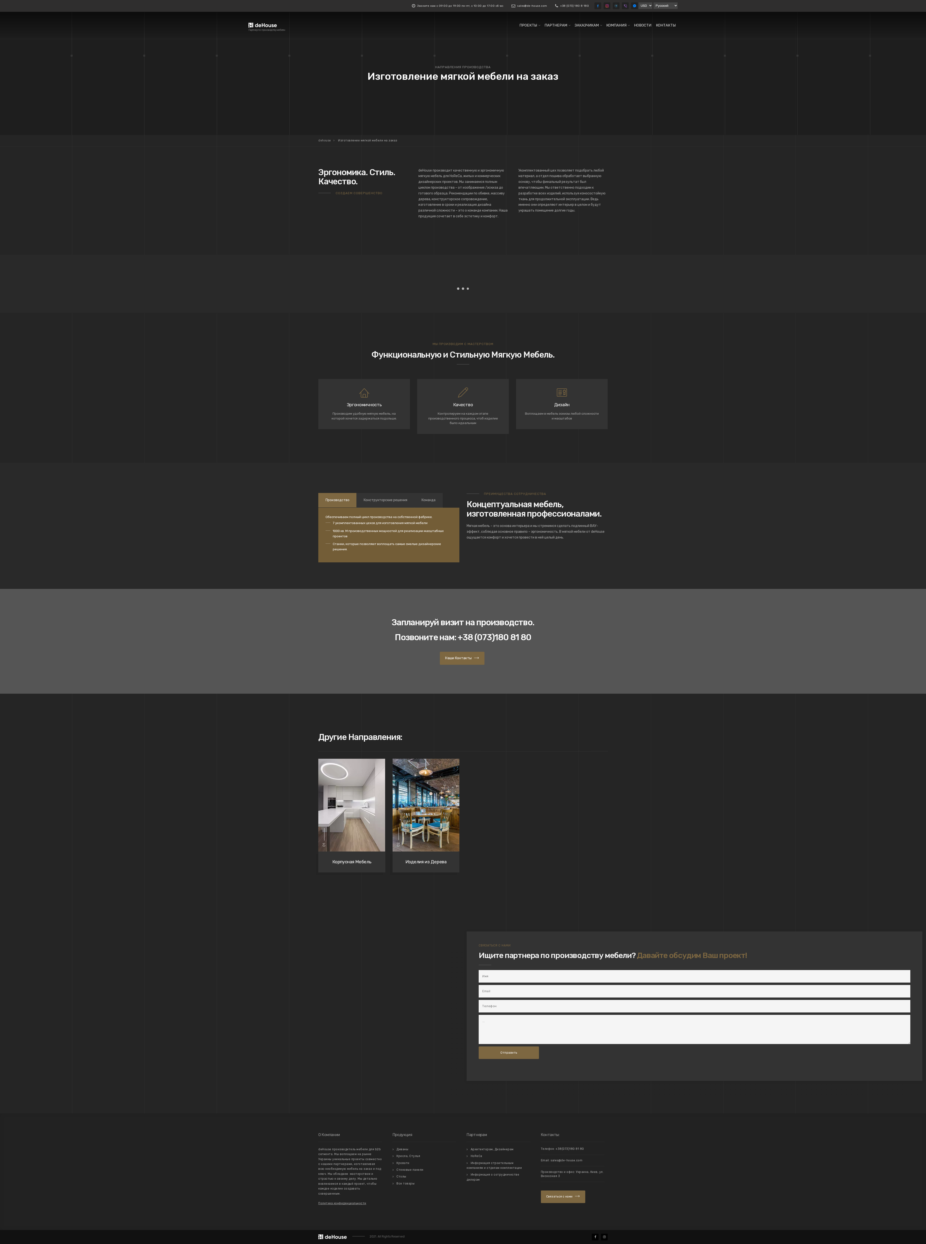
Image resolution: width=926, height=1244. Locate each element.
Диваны (402, 1149)
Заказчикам (587, 25)
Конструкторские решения (385, 500)
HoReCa (476, 1156)
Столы (401, 1176)
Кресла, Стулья (408, 1156)
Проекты (528, 25)
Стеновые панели (409, 1169)
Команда (429, 500)
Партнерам (556, 25)
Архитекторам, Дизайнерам (492, 1149)
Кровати (402, 1163)
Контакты (666, 25)
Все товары (405, 1183)
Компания (616, 25)
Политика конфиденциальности (342, 1203)
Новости (642, 25)
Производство (337, 500)
